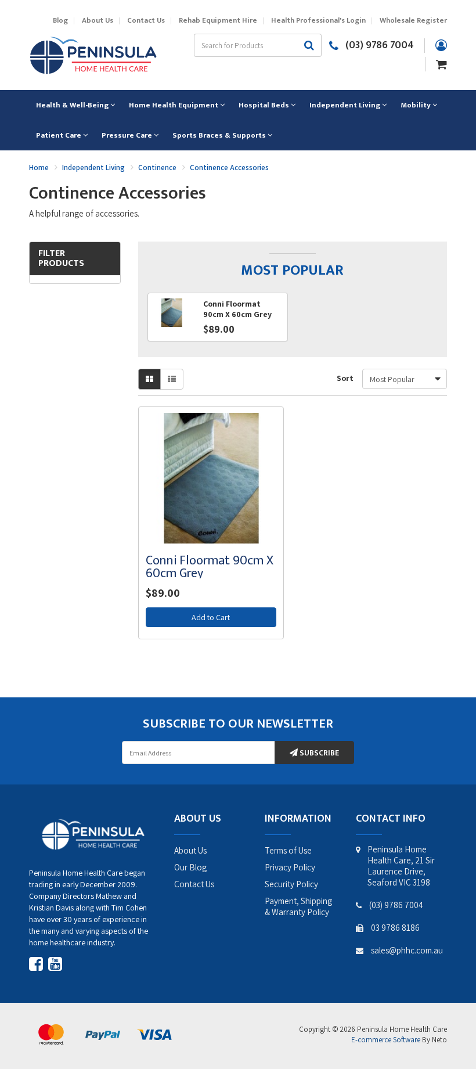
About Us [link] (190, 850)
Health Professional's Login (318, 20)
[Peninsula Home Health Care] (93, 54)
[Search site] (309, 45)
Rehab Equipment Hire (218, 20)
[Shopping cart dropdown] (441, 63)
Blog (60, 20)
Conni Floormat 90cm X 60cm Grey (209, 567)
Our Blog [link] (190, 867)
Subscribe (318, 753)
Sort (345, 378)
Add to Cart (211, 617)
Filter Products (61, 259)
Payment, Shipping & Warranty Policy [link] (298, 906)
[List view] (171, 379)
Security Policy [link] (291, 884)
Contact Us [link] (194, 884)
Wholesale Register (413, 20)
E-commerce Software (385, 1040)
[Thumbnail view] (149, 379)
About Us (97, 20)
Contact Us (146, 20)
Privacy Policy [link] (290, 867)
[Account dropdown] (441, 45)
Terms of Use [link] (288, 850)
